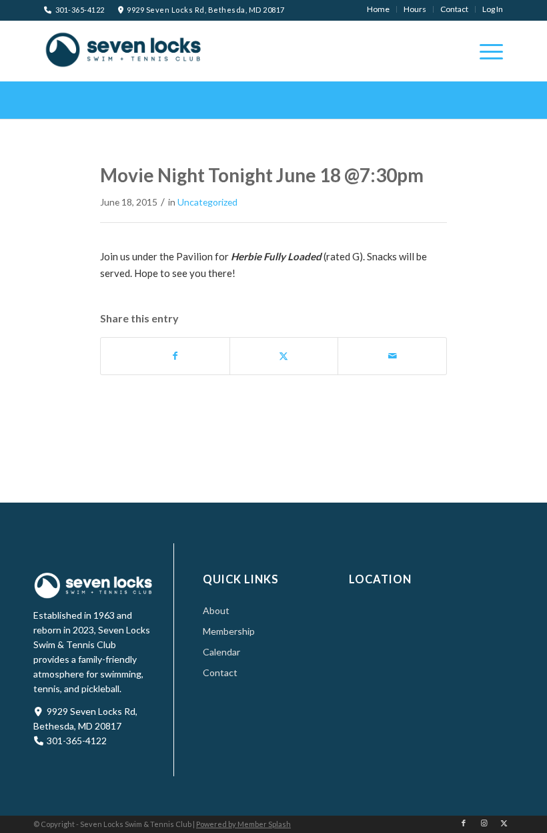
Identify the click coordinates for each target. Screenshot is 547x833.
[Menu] (484, 51)
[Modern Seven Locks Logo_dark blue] (124, 49)
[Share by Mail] (392, 356)
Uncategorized (207, 202)
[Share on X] (284, 356)
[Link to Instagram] (484, 823)
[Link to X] (504, 823)
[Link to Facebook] (464, 823)
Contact (220, 672)
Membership (229, 631)
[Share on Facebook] (175, 356)
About (216, 610)
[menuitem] (378, 9)
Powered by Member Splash (243, 824)
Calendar (221, 651)
